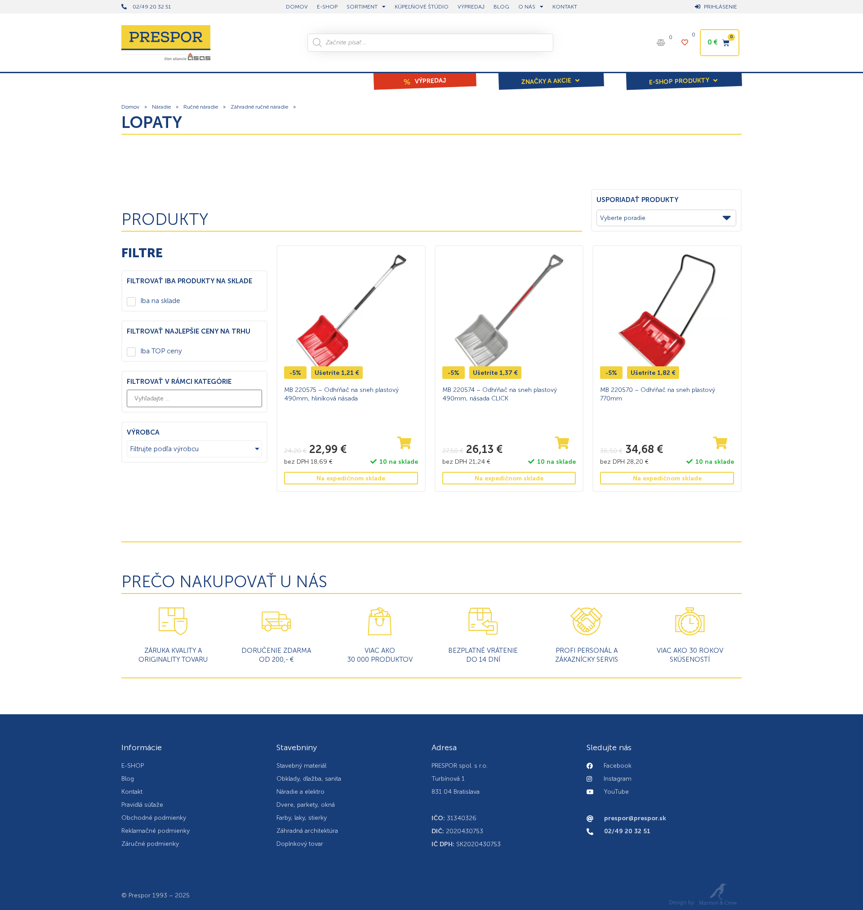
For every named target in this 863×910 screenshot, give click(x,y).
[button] (551, 75)
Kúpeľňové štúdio (422, 7)
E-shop (327, 7)
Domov (130, 107)
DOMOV (297, 7)
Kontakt (564, 7)
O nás (526, 7)
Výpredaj (471, 7)
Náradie (161, 107)
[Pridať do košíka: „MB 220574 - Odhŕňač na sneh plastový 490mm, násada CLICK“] (562, 443)
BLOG (501, 7)
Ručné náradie (200, 107)
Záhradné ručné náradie (259, 107)
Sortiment (362, 7)
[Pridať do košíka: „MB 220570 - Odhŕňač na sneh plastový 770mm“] (720, 443)
